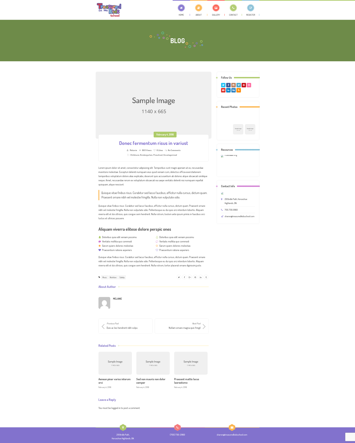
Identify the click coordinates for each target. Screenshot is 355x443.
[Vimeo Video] (250, 129)
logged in (115, 407)
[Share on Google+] (190, 277)
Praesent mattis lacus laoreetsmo (186, 380)
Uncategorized (170, 154)
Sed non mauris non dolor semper (150, 380)
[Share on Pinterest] (195, 277)
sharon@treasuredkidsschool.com (239, 216)
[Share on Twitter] (179, 277)
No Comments (174, 150)
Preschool (158, 154)
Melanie (133, 150)
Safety (122, 277)
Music (104, 277)
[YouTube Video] (238, 129)
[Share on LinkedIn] (200, 277)
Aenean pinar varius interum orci (114, 380)
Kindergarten (146, 154)
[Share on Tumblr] (206, 277)
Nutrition (113, 277)
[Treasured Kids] (109, 10)
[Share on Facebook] (184, 277)
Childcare (134, 154)
